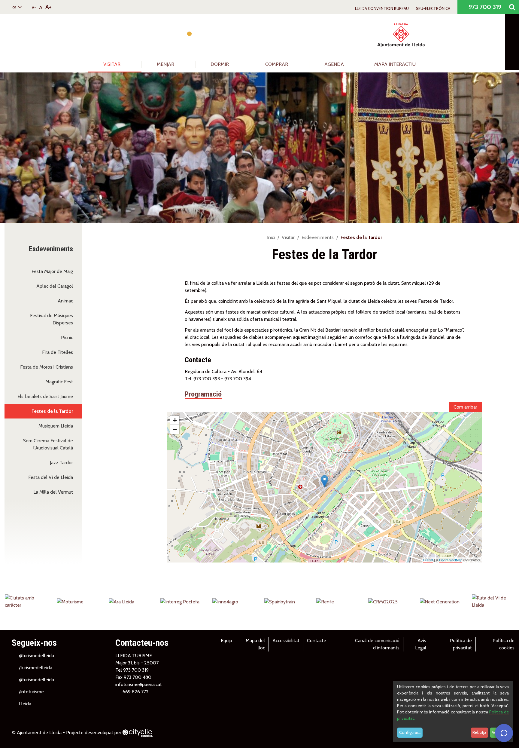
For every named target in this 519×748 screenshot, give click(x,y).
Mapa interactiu (395, 64)
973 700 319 (484, 7)
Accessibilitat (285, 640)
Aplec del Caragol (54, 286)
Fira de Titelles (57, 352)
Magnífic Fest (59, 382)
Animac (65, 301)
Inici (271, 237)
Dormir (220, 64)
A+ (48, 7)
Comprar (277, 64)
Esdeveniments (318, 237)
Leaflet (428, 559)
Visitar (112, 64)
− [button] (175, 429)
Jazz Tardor (61, 462)
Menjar (166, 64)
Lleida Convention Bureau (382, 8)
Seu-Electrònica (433, 8)
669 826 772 (136, 691)
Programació (203, 394)
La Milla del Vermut (53, 492)
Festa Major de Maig (52, 271)
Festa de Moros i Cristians (46, 367)
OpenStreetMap (450, 559)
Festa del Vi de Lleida (50, 477)
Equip (226, 640)
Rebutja (479, 732)
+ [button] (175, 420)
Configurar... (410, 732)
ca (14, 7)
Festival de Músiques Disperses (51, 319)
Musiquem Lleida (55, 426)
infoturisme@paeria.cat (138, 684)
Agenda (334, 64)
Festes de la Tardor (52, 411)
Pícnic (67, 337)
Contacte (316, 640)
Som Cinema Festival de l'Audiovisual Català (48, 444)
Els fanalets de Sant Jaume (45, 396)
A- (34, 7)
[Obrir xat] (504, 733)
